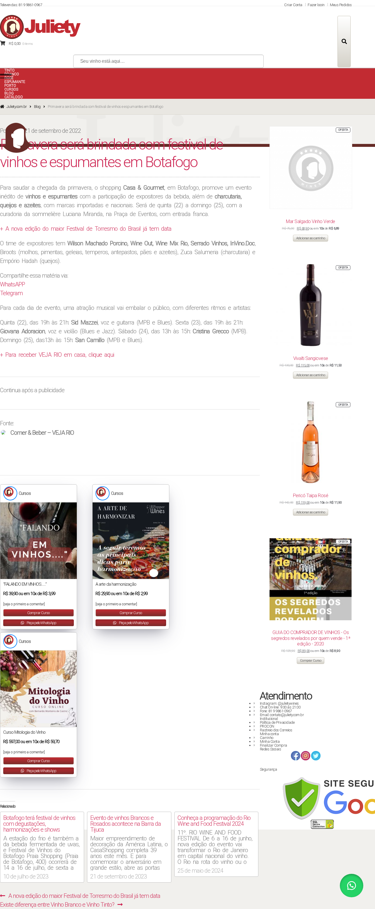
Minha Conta (270, 741)
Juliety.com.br (16, 106)
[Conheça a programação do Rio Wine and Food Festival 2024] (216, 843)
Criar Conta (293, 5)
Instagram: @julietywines (279, 703)
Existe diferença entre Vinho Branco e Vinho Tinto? (57, 904)
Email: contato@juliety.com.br (282, 715)
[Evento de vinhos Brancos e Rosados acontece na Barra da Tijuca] (129, 845)
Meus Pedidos (341, 5)
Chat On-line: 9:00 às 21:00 (280, 707)
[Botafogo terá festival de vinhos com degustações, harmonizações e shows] (42, 845)
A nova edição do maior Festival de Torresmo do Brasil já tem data (84, 895)
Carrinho (266, 737)
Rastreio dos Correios (276, 730)
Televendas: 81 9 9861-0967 (21, 5)
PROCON (267, 726)
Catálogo (13, 97)
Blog (37, 106)
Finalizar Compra (273, 745)
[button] (351, 885)
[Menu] (6, 76)
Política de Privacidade (277, 722)
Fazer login (316, 5)
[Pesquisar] (344, 41)
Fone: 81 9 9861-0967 (276, 711)
